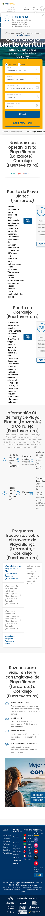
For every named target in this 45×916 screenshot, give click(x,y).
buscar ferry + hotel (22, 123)
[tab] (13, 639)
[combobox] (22, 69)
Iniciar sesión (37, 24)
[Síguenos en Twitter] (36, 857)
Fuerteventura (16, 132)
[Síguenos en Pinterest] (36, 863)
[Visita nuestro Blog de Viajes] (38, 875)
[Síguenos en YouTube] (36, 851)
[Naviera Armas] (19, 173)
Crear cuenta (26, 8)
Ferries (5, 132)
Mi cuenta (35, 8)
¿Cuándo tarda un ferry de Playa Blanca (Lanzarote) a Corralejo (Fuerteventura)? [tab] (13, 572)
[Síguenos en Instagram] (36, 845)
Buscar (22, 114)
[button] (22, 87)
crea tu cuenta (23, 35)
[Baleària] (13, 173)
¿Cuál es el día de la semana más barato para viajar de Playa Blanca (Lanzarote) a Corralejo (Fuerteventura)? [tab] (12, 595)
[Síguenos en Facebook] (36, 839)
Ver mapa (28, 221)
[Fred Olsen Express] (26, 173)
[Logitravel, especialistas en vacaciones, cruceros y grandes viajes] (8, 3)
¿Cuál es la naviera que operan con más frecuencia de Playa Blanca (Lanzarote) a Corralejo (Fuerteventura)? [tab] (12, 620)
